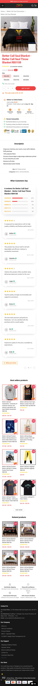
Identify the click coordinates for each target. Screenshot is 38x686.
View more (19, 510)
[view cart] (35, 5)
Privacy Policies (5, 631)
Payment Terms (5, 647)
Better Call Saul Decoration (15, 11)
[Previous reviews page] (25, 367)
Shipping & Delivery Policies (9, 645)
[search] (32, 5)
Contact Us (4, 652)
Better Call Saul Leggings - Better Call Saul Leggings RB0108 (27, 468)
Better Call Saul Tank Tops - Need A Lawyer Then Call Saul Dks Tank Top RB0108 (28, 403)
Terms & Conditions (6, 628)
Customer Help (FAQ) (7, 655)
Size (3, 73)
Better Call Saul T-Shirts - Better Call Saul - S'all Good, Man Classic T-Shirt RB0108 (10, 498)
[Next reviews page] (34, 367)
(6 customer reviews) (16, 66)
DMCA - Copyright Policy (8, 633)
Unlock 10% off (3, 678)
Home (3, 11)
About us (3, 626)
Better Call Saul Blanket (8, 14)
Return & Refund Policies (8, 650)
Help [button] (35, 683)
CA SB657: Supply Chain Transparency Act (13, 636)
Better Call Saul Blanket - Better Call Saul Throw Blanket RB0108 (9, 540)
